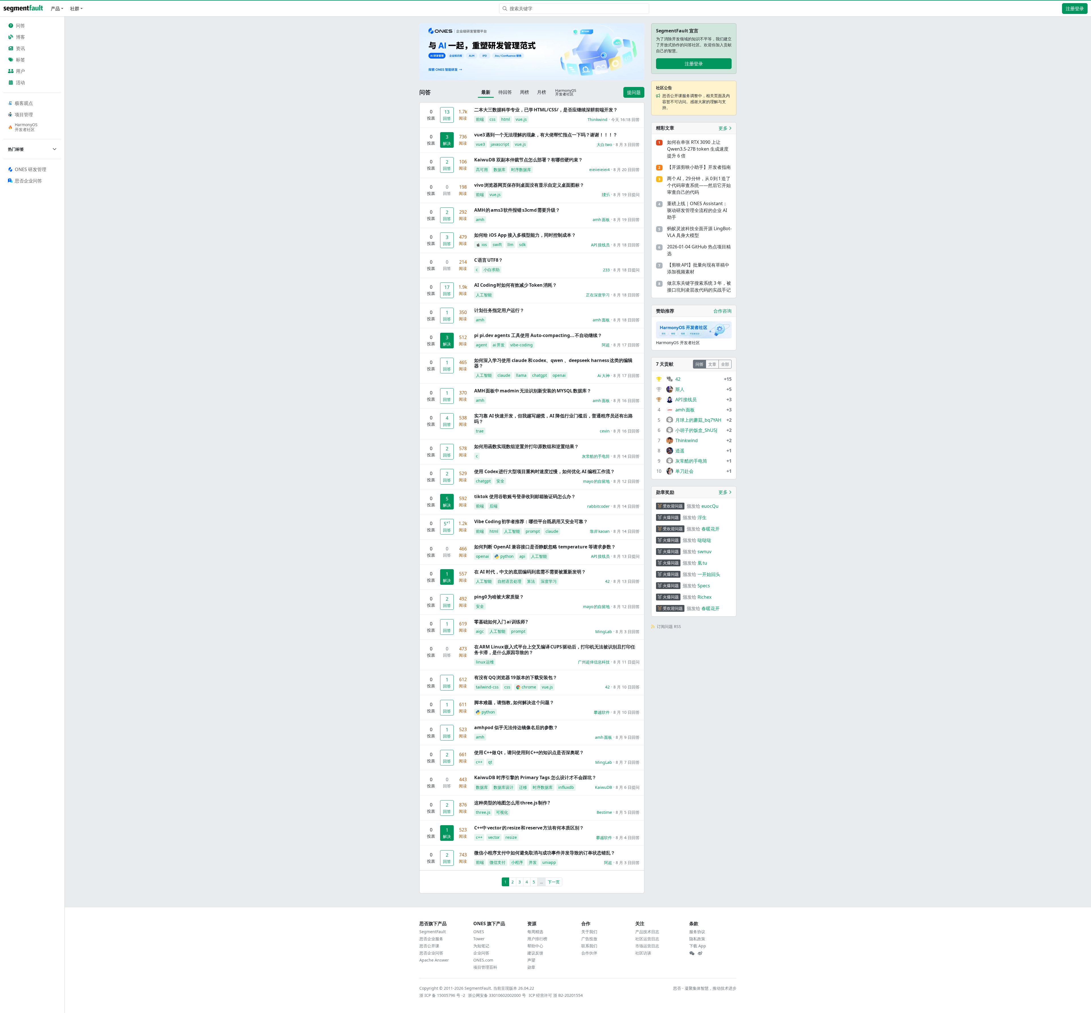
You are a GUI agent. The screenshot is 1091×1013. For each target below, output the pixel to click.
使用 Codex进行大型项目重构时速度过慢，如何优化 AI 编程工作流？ (544, 471)
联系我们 (589, 945)
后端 (493, 506)
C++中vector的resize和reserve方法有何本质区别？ (529, 828)
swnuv (704, 551)
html (505, 119)
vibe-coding (521, 345)
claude (503, 375)
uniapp (549, 862)
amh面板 (601, 219)
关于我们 (589, 931)
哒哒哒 (704, 540)
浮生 (702, 517)
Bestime (604, 812)
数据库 (499, 169)
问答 (20, 25)
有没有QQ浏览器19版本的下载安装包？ (515, 677)
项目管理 (24, 114)
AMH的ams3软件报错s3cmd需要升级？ (517, 210)
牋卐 (606, 194)
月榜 (541, 92)
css (492, 119)
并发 (533, 862)
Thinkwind (597, 119)
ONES (478, 931)
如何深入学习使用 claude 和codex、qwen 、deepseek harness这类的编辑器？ (553, 363)
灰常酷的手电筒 (596, 456)
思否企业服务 (431, 938)
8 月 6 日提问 (628, 787)
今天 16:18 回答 (625, 119)
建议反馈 (535, 953)
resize (511, 837)
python (507, 556)
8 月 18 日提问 (626, 270)
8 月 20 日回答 (626, 169)
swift (497, 244)
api (522, 556)
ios (484, 244)
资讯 (20, 48)
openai (559, 375)
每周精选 (535, 931)
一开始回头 (709, 574)
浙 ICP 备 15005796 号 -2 (442, 995)
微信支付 (497, 862)
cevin (605, 431)
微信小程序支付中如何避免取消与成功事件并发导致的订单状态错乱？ (544, 853)
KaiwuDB (603, 787)
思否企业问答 (431, 953)
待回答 (505, 92)
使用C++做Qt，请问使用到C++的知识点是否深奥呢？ (529, 752)
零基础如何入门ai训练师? (501, 622)
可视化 (502, 812)
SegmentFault (432, 931)
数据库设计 (503, 787)
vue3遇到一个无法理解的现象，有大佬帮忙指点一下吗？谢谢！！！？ (545, 135)
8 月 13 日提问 (626, 556)
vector (494, 837)
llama (521, 375)
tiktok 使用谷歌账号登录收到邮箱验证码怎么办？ (525, 496)
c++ (479, 762)
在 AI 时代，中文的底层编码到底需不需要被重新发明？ (530, 572)
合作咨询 (722, 311)
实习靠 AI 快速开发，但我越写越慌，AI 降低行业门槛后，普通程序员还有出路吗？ (553, 418)
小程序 (517, 862)
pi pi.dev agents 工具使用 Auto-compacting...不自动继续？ (538, 335)
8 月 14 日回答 (626, 456)
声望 (531, 960)
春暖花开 (710, 529)
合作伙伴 (589, 953)
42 (607, 581)
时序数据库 (521, 169)
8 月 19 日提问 (626, 194)
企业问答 (481, 953)
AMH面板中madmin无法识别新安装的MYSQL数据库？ (532, 391)
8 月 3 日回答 (628, 144)
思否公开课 (429, 945)
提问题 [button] (634, 92)
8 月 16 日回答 (626, 400)
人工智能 (484, 295)
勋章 (531, 967)
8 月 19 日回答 (626, 219)
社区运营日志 (647, 938)
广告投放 (589, 938)
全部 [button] (725, 364)
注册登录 (1075, 8)
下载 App (697, 945)
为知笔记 (481, 945)
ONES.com (483, 960)
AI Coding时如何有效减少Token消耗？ (515, 285)
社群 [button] (74, 8)
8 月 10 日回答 (626, 687)
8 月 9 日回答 (628, 737)
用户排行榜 (537, 938)
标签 (20, 60)
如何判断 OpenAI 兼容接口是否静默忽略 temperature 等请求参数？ (545, 547)
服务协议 (697, 931)
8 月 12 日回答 (626, 481)
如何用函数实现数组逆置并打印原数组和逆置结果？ (526, 446)
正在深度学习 (598, 295)
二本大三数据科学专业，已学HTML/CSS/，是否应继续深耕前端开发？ (546, 110)
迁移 (523, 787)
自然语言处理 (509, 581)
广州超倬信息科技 (594, 662)
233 (606, 270)
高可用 (482, 169)
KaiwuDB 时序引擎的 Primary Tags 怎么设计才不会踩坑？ (535, 777)
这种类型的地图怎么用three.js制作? (512, 803)
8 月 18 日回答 (626, 244)
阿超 (606, 345)
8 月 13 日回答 (626, 581)
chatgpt (539, 375)
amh (480, 219)
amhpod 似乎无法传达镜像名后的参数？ (516, 727)
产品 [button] (55, 8)
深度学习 (549, 581)
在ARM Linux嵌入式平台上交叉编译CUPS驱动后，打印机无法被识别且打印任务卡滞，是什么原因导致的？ (554, 649)
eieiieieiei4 (599, 169)
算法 (531, 581)
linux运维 (485, 662)
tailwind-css (487, 687)
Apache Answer (434, 960)
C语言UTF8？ (488, 260)
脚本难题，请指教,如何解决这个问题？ (514, 702)
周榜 (524, 92)
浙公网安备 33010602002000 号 (497, 995)
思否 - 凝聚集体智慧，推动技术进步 (704, 988)
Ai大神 (603, 375)
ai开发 (499, 345)
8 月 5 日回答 (628, 812)
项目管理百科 (485, 967)
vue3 (480, 144)
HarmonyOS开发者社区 (26, 127)
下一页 (554, 882)
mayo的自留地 (596, 481)
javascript (500, 144)
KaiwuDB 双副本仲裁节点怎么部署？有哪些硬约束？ (528, 160)
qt (490, 762)
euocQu (710, 506)
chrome (529, 687)
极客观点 (24, 103)
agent (481, 345)
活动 (20, 82)
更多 (724, 128)
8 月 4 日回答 (628, 837)
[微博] (700, 953)
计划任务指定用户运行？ (499, 310)
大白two (604, 144)
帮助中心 (535, 945)
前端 (480, 119)
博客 (20, 37)
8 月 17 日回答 (626, 345)
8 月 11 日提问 (626, 662)
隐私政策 (697, 938)
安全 (500, 481)
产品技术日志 (647, 931)
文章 (712, 364)
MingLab (603, 631)
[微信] (691, 953)
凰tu (702, 563)
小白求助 (491, 269)
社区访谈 (643, 953)
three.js (483, 812)
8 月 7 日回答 (628, 762)
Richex (704, 597)
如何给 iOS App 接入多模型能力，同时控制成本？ (525, 235)
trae (480, 431)
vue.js (521, 119)
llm (510, 244)
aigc (480, 631)
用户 (20, 71)
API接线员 (600, 244)
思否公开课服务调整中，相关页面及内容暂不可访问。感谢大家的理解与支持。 (696, 101)
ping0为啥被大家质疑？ (499, 597)
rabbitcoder (598, 506)
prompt (533, 531)
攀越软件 (602, 712)
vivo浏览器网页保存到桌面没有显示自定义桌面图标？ (529, 185)
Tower (479, 938)
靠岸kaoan (600, 531)
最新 (485, 92)
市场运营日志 (647, 945)
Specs (704, 586)
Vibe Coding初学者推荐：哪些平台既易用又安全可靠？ (531, 521)
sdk (522, 244)
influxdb (566, 787)
